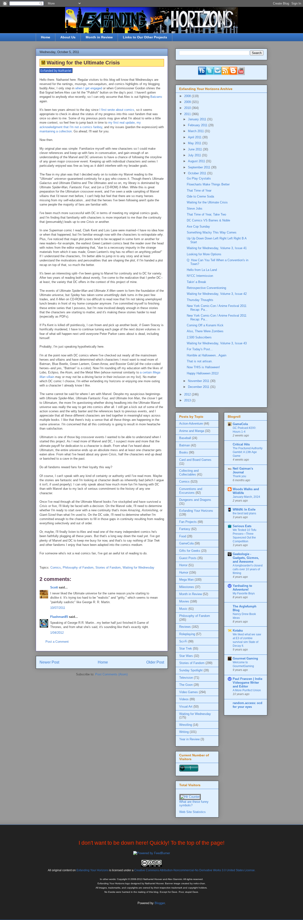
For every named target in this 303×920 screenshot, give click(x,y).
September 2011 (199, 167)
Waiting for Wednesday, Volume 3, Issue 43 (217, 343)
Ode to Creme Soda (200, 196)
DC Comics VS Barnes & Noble (208, 220)
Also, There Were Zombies (205, 331)
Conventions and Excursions (190, 490)
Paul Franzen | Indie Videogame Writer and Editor (247, 682)
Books (183, 452)
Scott (54, 587)
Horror (183, 565)
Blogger (160, 903)
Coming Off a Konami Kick (205, 325)
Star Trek (185, 648)
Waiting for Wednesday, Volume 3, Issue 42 (217, 294)
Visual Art (185, 706)
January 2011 (197, 119)
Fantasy (184, 529)
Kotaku (238, 630)
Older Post (155, 662)
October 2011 (197, 173)
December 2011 (199, 387)
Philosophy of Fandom (78, 567)
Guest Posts (187, 558)
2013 (188, 400)
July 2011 (195, 155)
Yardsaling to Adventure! (242, 587)
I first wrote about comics (116, 110)
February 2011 (198, 125)
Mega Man (186, 579)
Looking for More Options (204, 254)
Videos (184, 699)
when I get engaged (88, 88)
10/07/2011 (57, 608)
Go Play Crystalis (199, 178)
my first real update (121, 122)
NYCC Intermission (200, 276)
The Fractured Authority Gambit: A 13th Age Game (248, 452)
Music (183, 608)
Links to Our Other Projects (145, 37)
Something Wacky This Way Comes (211, 232)
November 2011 (199, 381)
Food (182, 536)
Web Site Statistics (192, 812)
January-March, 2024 (246, 496)
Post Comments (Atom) (111, 674)
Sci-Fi (183, 641)
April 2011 (195, 137)
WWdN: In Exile (244, 509)
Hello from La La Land (202, 270)
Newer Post (49, 662)
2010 (188, 108)
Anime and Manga (191, 431)
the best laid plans (244, 513)
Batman (184, 445)
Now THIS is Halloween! (203, 367)
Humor (183, 572)
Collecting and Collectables (189, 472)
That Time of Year (199, 190)
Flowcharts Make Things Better (208, 184)
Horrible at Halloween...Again (206, 355)
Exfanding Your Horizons (196, 510)
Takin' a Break (196, 282)
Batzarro (156, 97)
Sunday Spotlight (191, 670)
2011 (188, 114)
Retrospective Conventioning (206, 288)
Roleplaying (187, 634)
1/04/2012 (57, 632)
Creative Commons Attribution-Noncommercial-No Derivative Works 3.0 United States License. (194, 870)
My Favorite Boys (244, 593)
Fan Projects (188, 522)
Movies (184, 601)
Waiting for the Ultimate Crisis (207, 202)
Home (45, 37)
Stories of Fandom (108, 567)
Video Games (188, 692)
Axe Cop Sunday (198, 226)
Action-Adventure (191, 423)
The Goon (186, 685)
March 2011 (196, 131)
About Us (68, 37)
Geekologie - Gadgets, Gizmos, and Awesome (246, 557)
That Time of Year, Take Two (206, 214)
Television (186, 677)
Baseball (185, 438)
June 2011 (195, 149)
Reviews (185, 626)
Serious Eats (242, 526)
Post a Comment (57, 641)
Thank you (239, 476)
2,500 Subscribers (199, 337)
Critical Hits (241, 444)
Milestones (186, 587)
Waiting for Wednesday (138, 567)
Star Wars (186, 656)
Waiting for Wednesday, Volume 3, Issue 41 (217, 248)
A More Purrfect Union (247, 690)
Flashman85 (59, 617)
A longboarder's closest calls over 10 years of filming (248, 569)
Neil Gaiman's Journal (243, 470)
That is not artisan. (200, 361)
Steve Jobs (194, 208)
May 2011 (195, 143)
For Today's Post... (200, 349)
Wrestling (185, 725)
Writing (184, 732)
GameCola (186, 543)
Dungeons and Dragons (195, 500)
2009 (188, 102)
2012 (188, 394)
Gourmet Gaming (245, 658)
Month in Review (99, 37)
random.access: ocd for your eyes (247, 705)
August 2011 (197, 161)
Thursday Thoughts (200, 300)
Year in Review (189, 739)
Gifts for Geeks (189, 550)
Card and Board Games (195, 460)
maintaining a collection (56, 131)
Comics (55, 567)
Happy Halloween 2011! (203, 373)
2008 (188, 96)
